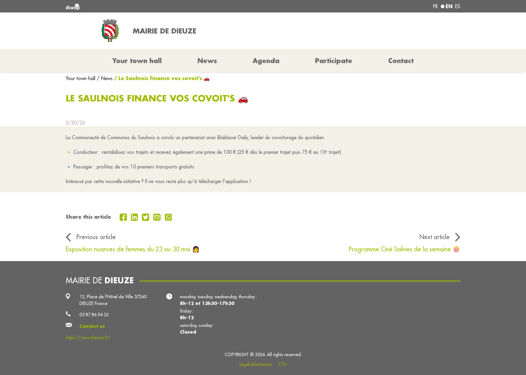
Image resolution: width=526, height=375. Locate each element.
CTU (282, 364)
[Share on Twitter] (146, 217)
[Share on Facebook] (124, 217)
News (207, 60)
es (457, 6)
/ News (105, 78)
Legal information (256, 364)
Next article (434, 237)
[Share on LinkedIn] (135, 217)
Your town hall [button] (137, 60)
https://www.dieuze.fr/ (88, 337)
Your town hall (81, 78)
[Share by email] (157, 217)
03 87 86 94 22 (94, 314)
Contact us (92, 326)
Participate (333, 60)
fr (435, 6)
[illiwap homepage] (146, 6)
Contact (401, 60)
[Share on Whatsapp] (168, 217)
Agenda (266, 60)
